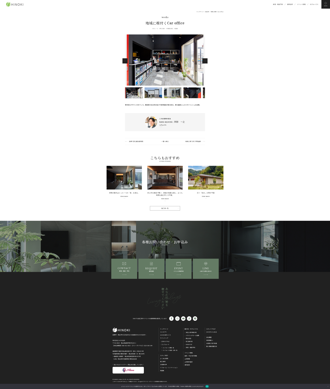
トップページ (164, 329)
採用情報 (209, 340)
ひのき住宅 (14, 4)
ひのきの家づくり (165, 335)
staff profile (162, 125)
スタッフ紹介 (164, 355)
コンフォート (165, 344)
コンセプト (163, 332)
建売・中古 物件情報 (191, 356)
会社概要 (209, 337)
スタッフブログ (211, 329)
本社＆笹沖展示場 (191, 332)
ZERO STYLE (165, 341)
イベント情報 (301, 4)
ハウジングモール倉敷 (192, 335)
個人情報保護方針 (211, 346)
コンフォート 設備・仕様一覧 (170, 350)
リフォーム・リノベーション (169, 367)
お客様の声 (163, 364)
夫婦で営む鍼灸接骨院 (136, 141)
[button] (205, 60)
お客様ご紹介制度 (211, 343)
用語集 (162, 370)
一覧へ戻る (165, 141)
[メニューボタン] (325, 4)
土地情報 (187, 359)
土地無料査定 (189, 362)
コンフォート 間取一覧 (168, 348)
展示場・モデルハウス (191, 329)
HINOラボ (189, 344)
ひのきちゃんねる (211, 332)
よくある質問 (164, 358)
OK (207, 386)
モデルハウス (314, 4)
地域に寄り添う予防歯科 (193, 141)
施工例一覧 (165, 208)
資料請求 (290, 4)
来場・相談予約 (278, 4)
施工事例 (163, 361)
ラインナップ (164, 338)
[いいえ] (328, 386)
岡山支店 (188, 338)
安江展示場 (189, 341)
